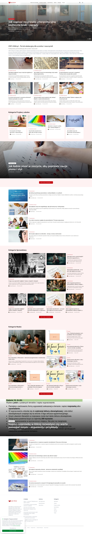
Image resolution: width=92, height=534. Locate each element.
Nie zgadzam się (13, 528)
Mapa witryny (46, 527)
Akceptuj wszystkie (12, 530)
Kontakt (28, 527)
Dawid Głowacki (11, 429)
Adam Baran (41, 505)
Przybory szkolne (42, 2)
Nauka (55, 2)
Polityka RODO (33, 527)
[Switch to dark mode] (83, 2)
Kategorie (56, 499)
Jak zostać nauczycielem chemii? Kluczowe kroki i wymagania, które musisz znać (30, 509)
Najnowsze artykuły (34, 2)
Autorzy (41, 499)
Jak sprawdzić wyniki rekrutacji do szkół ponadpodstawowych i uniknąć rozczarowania (30, 513)
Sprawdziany (50, 2)
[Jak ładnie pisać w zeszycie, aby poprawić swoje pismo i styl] (46, 159)
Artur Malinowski (11, 31)
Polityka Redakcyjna (40, 527)
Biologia (59, 2)
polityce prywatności (16, 525)
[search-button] (79, 2)
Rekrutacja (56, 501)
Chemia (55, 503)
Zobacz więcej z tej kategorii (45, 182)
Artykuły (26, 499)
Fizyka (63, 2)
